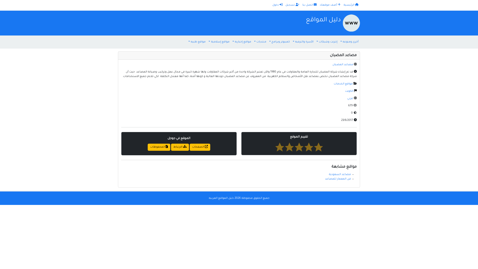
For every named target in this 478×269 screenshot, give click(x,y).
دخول (276, 5)
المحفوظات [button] (158, 147)
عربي (350, 98)
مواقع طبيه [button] (198, 42)
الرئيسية (349, 5)
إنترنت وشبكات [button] (328, 42)
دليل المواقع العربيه (221, 198)
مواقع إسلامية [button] (220, 42)
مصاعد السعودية (340, 174)
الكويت (349, 91)
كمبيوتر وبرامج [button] (280, 42)
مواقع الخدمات (343, 84)
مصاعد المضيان (343, 64)
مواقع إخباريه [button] (243, 42)
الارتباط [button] (178, 147)
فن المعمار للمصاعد (338, 179)
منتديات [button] (261, 42)
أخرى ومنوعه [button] (350, 42)
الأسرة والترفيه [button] (304, 42)
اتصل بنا (308, 5)
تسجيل (290, 5)
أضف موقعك (329, 5)
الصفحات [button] (198, 147)
